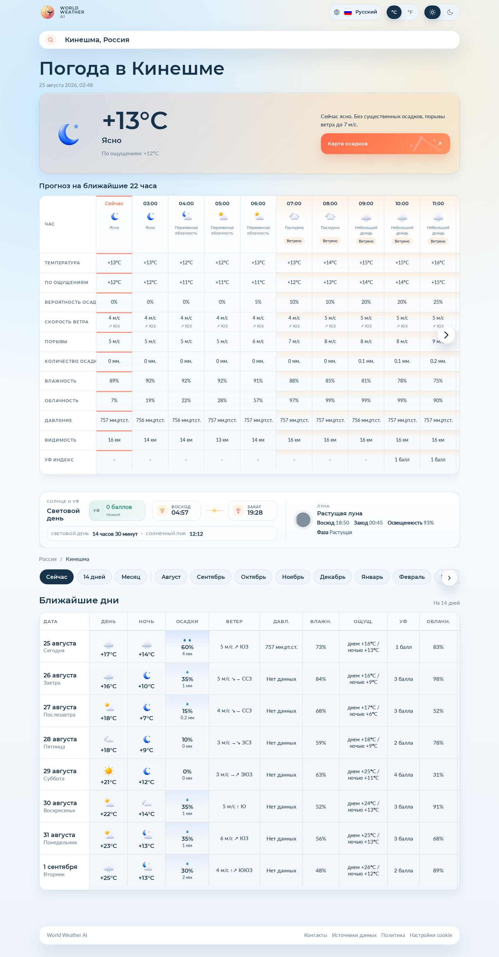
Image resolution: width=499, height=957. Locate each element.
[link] (385, 143)
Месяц (131, 577)
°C (394, 12)
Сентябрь (211, 577)
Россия (48, 558)
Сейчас (56, 577)
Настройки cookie (431, 935)
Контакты (315, 935)
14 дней (94, 577)
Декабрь (332, 577)
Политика (393, 935)
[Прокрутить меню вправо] (449, 578)
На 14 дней (446, 603)
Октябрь (253, 577)
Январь (372, 577)
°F (410, 12)
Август (171, 577)
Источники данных (354, 935)
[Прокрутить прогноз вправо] (446, 334)
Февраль (412, 577)
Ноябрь (293, 577)
